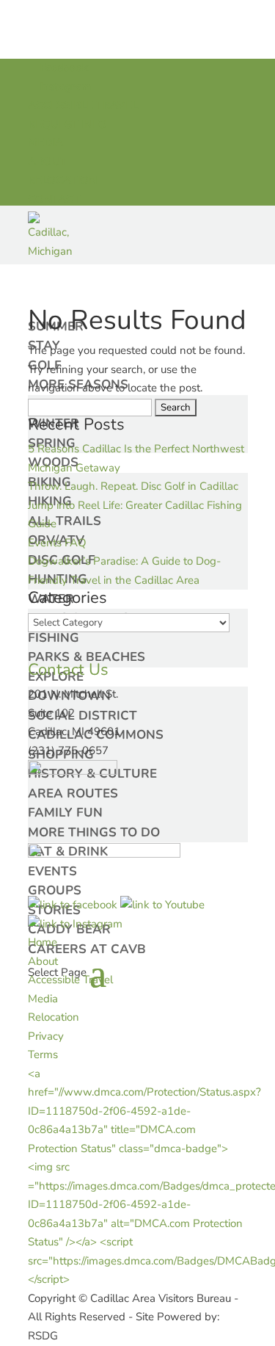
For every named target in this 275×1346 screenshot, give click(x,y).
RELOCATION (62, 180)
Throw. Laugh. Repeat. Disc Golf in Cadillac (133, 486)
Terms (43, 1054)
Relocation (53, 1017)
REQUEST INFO (67, 124)
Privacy (46, 1036)
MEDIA (45, 142)
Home (42, 942)
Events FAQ (57, 542)
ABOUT (47, 161)
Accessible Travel (70, 979)
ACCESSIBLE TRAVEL (83, 105)
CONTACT (54, 199)
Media (43, 998)
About (43, 961)
